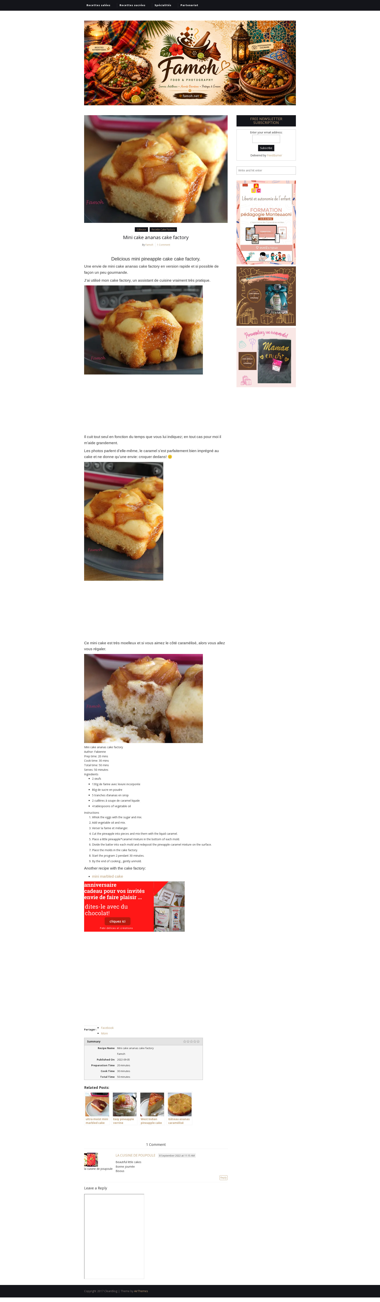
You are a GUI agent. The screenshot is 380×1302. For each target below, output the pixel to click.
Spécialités (163, 5)
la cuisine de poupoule (135, 1155)
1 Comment (163, 244)
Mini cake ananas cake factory (156, 237)
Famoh (149, 244)
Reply (223, 1177)
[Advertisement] (156, 404)
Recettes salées (98, 5)
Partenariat (189, 5)
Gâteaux (141, 229)
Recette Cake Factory (163, 229)
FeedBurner (274, 155)
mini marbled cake (107, 876)
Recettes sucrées (132, 5)
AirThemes (141, 1291)
